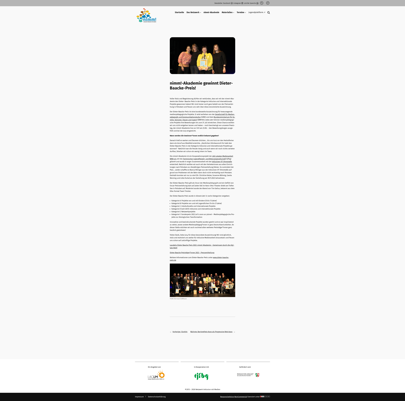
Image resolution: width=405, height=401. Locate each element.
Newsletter (219, 3)
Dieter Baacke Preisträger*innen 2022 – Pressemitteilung (192, 253)
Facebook (226, 3)
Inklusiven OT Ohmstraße (222, 162)
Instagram (237, 3)
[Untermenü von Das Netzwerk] (200, 12)
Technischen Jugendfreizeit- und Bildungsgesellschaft (204, 159)
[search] (268, 12)
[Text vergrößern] (268, 3)
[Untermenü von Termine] (245, 12)
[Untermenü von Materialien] (233, 12)
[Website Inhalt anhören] (261, 3)
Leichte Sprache (250, 3)
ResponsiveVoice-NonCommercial (233, 397)
